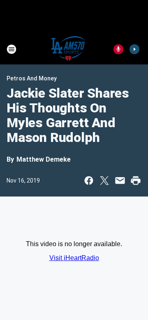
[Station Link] (68, 49)
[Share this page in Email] (120, 180)
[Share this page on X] (104, 180)
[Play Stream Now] (134, 49)
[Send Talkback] (118, 49)
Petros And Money (32, 78)
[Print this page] (135, 180)
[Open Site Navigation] (11, 49)
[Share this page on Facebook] (89, 180)
